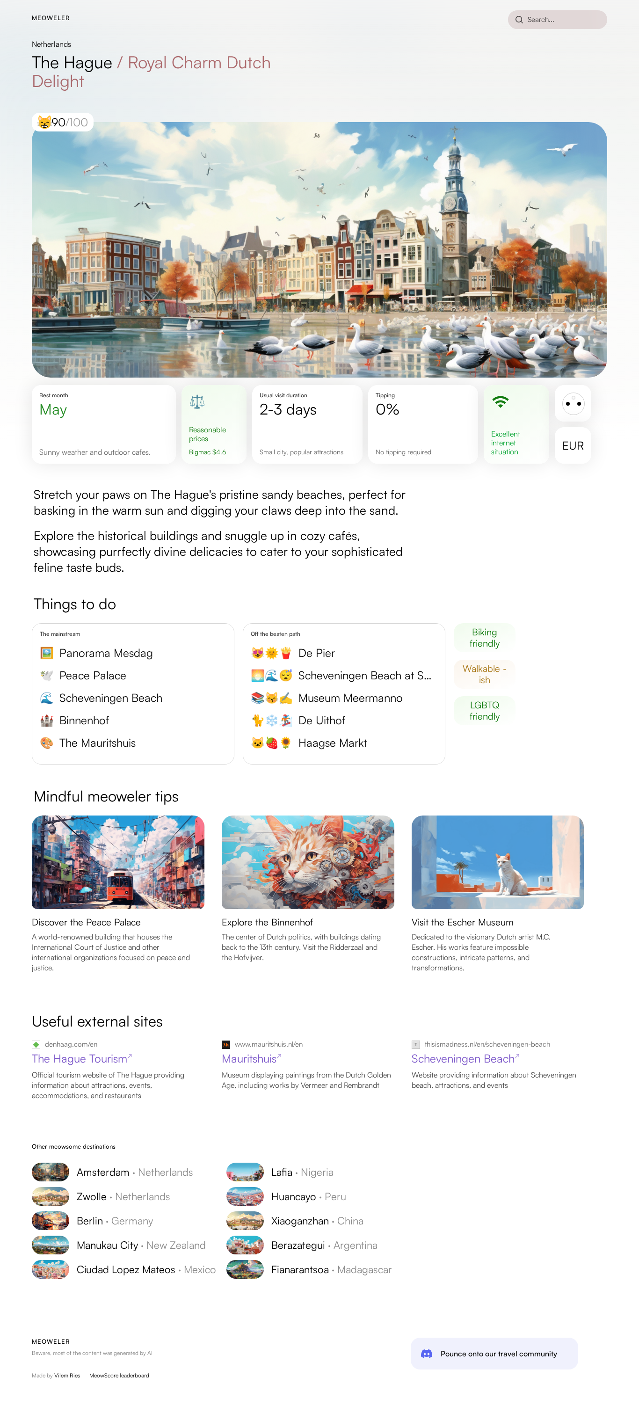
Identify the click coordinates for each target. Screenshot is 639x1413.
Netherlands (51, 44)
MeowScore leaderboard (119, 1375)
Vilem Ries (67, 1375)
